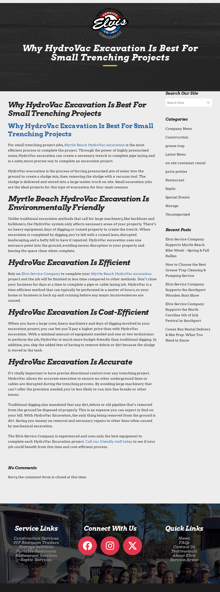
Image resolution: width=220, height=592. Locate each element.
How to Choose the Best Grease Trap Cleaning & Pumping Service (185, 270)
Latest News (175, 154)
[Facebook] (87, 545)
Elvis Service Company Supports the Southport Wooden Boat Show (185, 289)
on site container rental (185, 163)
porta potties (176, 171)
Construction (176, 137)
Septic (170, 189)
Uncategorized (177, 214)
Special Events (177, 197)
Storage (171, 206)
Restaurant (174, 180)
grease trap (175, 146)
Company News (178, 129)
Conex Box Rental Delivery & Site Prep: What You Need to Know (188, 334)
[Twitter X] (132, 545)
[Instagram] (110, 545)
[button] (43, 22)
